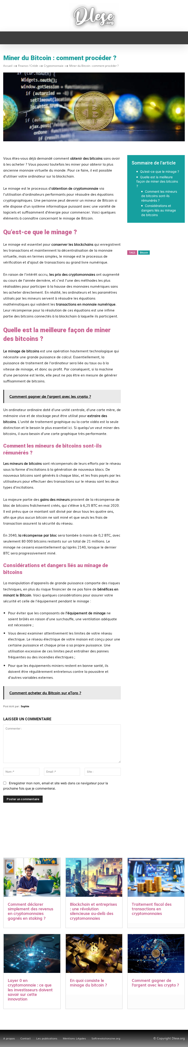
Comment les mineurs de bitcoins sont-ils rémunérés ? (159, 195)
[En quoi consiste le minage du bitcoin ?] (94, 954)
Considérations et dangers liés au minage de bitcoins (158, 210)
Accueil (7, 66)
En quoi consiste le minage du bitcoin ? (88, 982)
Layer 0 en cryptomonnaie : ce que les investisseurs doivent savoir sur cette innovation (30, 989)
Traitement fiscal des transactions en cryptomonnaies (151, 908)
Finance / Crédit (28, 66)
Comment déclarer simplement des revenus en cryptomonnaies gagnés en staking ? (30, 911)
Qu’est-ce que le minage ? (159, 171)
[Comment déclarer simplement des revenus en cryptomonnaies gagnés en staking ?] (32, 878)
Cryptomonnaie (54, 66)
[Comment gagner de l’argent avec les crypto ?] (156, 954)
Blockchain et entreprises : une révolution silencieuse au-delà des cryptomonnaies (93, 911)
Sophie (25, 706)
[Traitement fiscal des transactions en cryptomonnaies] (156, 878)
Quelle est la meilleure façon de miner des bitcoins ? (157, 181)
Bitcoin (144, 252)
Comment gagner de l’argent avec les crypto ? (155, 982)
